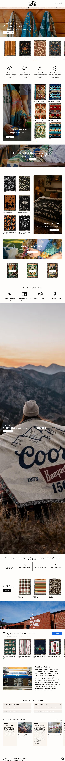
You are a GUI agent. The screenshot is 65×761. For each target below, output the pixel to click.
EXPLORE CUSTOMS (8, 430)
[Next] (61, 720)
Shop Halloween (54, 229)
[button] (58, 3)
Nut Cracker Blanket (51, 656)
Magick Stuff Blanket (6, 193)
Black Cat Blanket (21, 193)
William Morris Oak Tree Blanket (39, 57)
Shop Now (10, 137)
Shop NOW (32, 159)
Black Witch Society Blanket (8, 212)
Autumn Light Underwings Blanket (24, 57)
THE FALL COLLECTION (8, 32)
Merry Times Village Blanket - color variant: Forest (3, 658)
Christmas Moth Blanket (37, 656)
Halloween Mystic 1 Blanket (22, 212)
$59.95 (43, 120)
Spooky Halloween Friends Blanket (54, 57)
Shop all (7, 590)
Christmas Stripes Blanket (22, 656)
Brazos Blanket (36, 101)
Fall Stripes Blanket (6, 57)
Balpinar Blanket (51, 101)
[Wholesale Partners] (61, 3)
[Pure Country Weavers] (32, 3)
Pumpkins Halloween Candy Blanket (9, 232)
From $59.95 (14, 57)
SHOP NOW (32, 252)
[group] (32, 50)
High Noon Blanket (37, 120)
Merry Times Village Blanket (8, 656)
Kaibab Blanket (51, 120)
